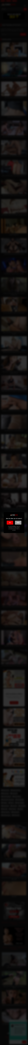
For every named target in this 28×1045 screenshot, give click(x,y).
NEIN (18, 522)
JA (10, 522)
